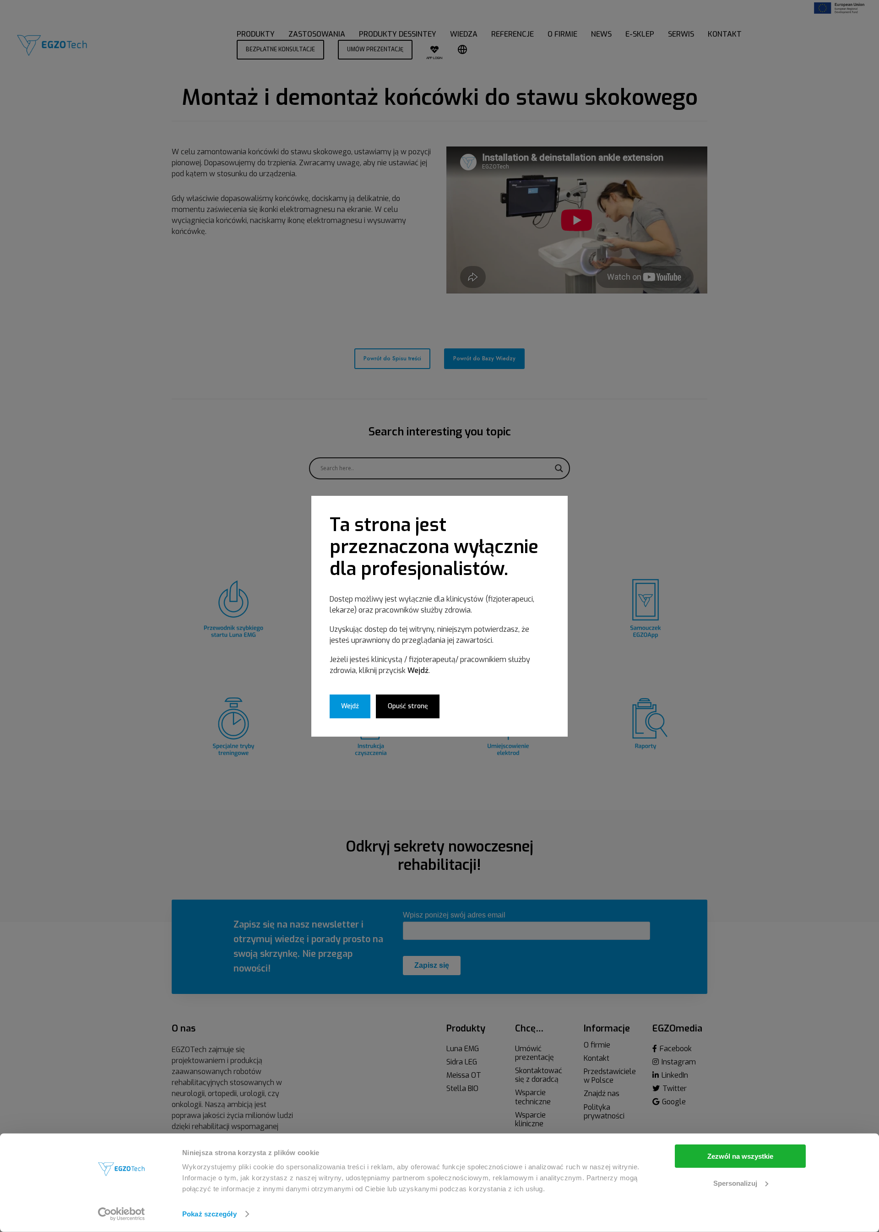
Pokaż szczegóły (209, 1214)
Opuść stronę (408, 706)
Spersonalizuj (735, 1183)
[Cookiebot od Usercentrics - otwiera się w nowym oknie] (121, 1214)
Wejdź (350, 706)
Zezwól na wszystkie (740, 1156)
